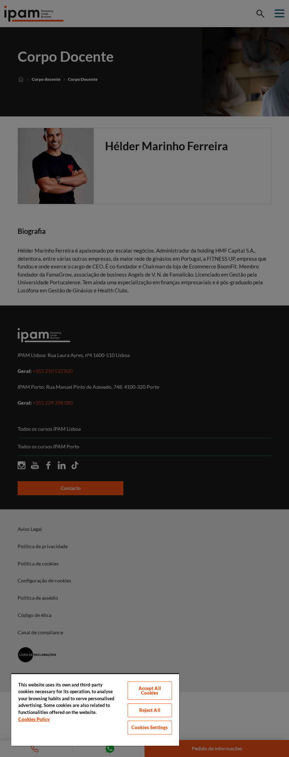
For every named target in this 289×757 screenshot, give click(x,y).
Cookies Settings (149, 727)
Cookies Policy (34, 719)
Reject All (149, 710)
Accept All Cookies (150, 690)
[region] (95, 709)
